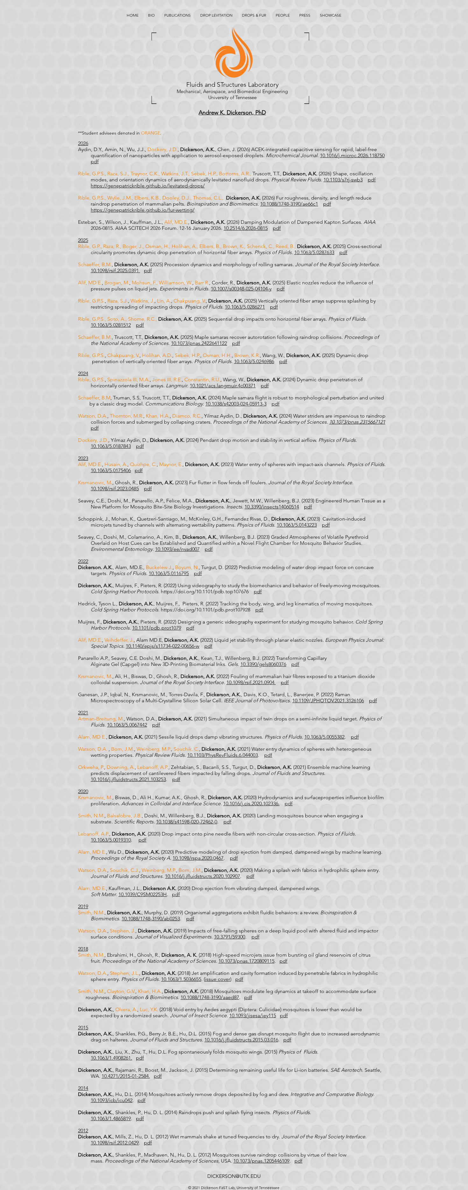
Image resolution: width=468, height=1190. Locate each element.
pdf (95, 161)
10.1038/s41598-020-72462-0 (186, 822)
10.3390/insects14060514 (272, 507)
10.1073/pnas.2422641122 (199, 343)
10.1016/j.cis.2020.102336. (251, 803)
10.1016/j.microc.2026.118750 (352, 155)
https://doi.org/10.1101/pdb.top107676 (205, 591)
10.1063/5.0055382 (324, 737)
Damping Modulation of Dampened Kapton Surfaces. (302, 222)
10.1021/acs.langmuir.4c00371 (223, 386)
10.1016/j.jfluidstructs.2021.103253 (128, 779)
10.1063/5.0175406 (111, 470)
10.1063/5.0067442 (127, 725)
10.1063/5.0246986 (254, 361)
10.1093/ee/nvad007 (177, 549)
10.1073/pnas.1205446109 (261, 1161)
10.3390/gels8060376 (263, 664)
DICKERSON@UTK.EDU (234, 1176)
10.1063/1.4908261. (111, 1058)
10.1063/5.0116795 (169, 573)
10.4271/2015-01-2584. (126, 1076)
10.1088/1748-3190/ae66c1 (289, 204)
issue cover (217, 979)
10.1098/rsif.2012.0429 (115, 1143)
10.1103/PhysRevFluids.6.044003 (222, 755)
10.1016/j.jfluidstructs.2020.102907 (202, 876)
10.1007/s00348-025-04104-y (241, 289)
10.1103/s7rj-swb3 (343, 180)
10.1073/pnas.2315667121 (357, 422)
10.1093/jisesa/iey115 (252, 1015)
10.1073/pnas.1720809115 (246, 961)
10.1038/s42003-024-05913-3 (235, 404)
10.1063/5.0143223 (297, 525)
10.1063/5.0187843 (111, 446)
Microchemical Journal (291, 155)
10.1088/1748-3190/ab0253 (151, 919)
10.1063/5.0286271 (245, 307)
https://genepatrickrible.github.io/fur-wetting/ (143, 210)
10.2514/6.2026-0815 (245, 228)
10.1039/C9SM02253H (142, 894)
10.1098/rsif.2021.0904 (251, 682)
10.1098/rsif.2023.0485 (115, 488)
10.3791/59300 (229, 937)
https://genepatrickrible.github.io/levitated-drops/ (148, 186)
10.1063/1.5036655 (181, 979)
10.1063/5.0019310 (111, 840)
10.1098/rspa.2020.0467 (198, 858)
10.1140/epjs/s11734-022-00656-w (162, 646)
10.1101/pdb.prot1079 (156, 628)
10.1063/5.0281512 (111, 325)
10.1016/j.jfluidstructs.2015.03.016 (241, 1040)
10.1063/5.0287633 (314, 252)
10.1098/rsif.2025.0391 (115, 270)
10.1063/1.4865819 (111, 1118)
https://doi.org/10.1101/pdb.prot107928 (205, 610)
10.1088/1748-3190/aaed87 (210, 997)
